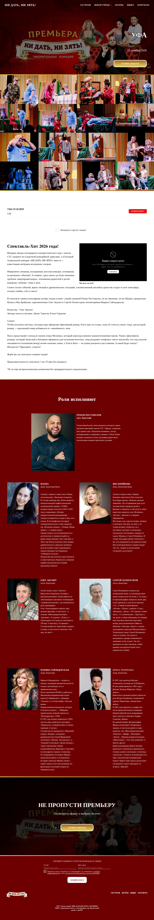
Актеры (125, 893)
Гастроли (115, 893)
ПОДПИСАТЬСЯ (77, 880)
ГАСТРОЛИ (85, 4)
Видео (133, 893)
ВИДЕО (130, 4)
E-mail (46, 865)
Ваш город (82, 865)
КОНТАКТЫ (143, 4)
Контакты (142, 893)
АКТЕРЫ (119, 4)
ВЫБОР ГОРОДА (102, 4)
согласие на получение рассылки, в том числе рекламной (82, 873)
